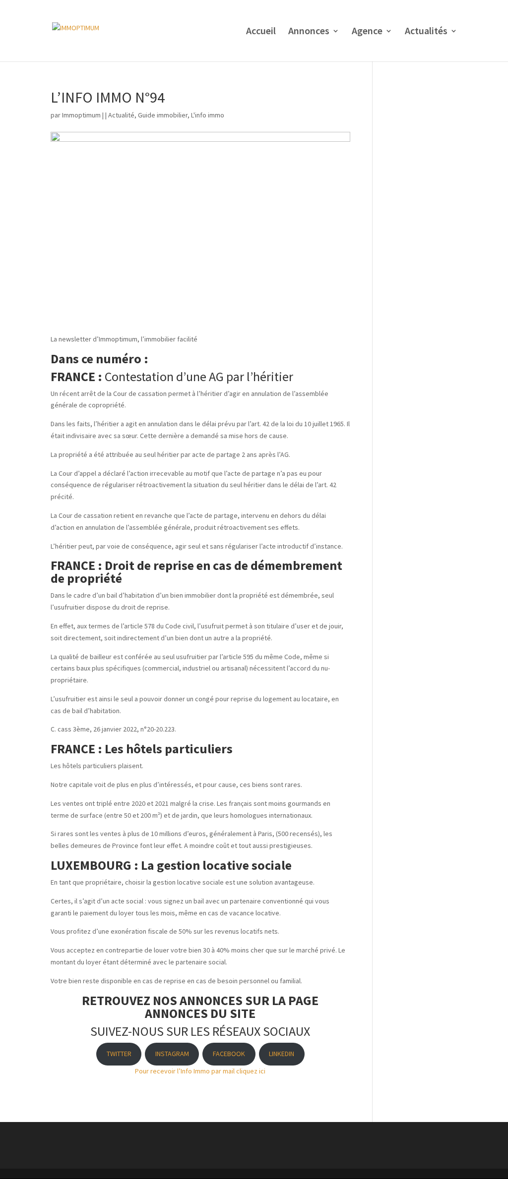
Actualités (426, 32)
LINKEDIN (281, 1053)
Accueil (261, 32)
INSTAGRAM (172, 1053)
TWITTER (119, 1053)
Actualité (121, 115)
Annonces (308, 32)
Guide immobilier (163, 115)
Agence (367, 32)
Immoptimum (81, 115)
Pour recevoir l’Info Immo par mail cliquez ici (200, 1071)
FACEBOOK (229, 1053)
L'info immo (207, 115)
